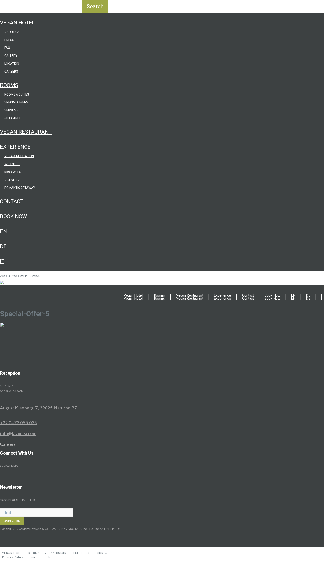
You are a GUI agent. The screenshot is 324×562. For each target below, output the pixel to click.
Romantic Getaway (19, 188)
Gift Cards (12, 118)
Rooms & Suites (16, 94)
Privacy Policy (13, 557)
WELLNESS (12, 164)
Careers (11, 71)
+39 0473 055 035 (18, 422)
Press (9, 40)
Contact (11, 201)
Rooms (9, 85)
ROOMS (34, 552)
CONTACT (104, 552)
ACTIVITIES (12, 180)
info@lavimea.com (18, 433)
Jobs (48, 557)
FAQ (7, 48)
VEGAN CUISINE (56, 552)
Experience (15, 147)
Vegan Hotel (17, 23)
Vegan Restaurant (26, 132)
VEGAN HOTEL (12, 552)
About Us (11, 32)
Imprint (34, 557)
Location (11, 63)
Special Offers (16, 102)
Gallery (10, 55)
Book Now (13, 216)
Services (11, 110)
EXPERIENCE (82, 552)
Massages (12, 172)
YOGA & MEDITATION (19, 156)
